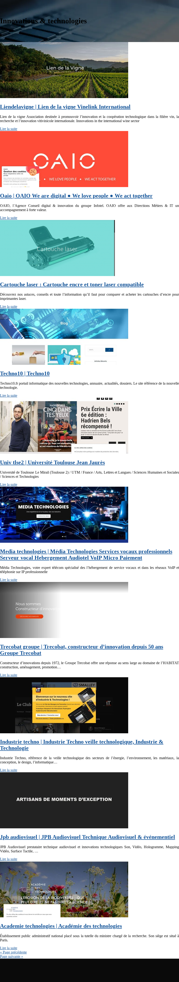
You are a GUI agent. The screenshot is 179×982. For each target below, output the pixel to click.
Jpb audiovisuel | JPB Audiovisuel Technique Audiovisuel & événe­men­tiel (87, 837)
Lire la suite (8, 129)
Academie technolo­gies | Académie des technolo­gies (61, 926)
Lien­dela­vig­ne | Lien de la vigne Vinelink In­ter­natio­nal (65, 107)
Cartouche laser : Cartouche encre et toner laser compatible (72, 284)
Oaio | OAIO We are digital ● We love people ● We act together (76, 196)
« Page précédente (13, 952)
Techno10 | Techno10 (25, 373)
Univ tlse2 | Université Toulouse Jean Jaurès (52, 462)
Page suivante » (11, 956)
